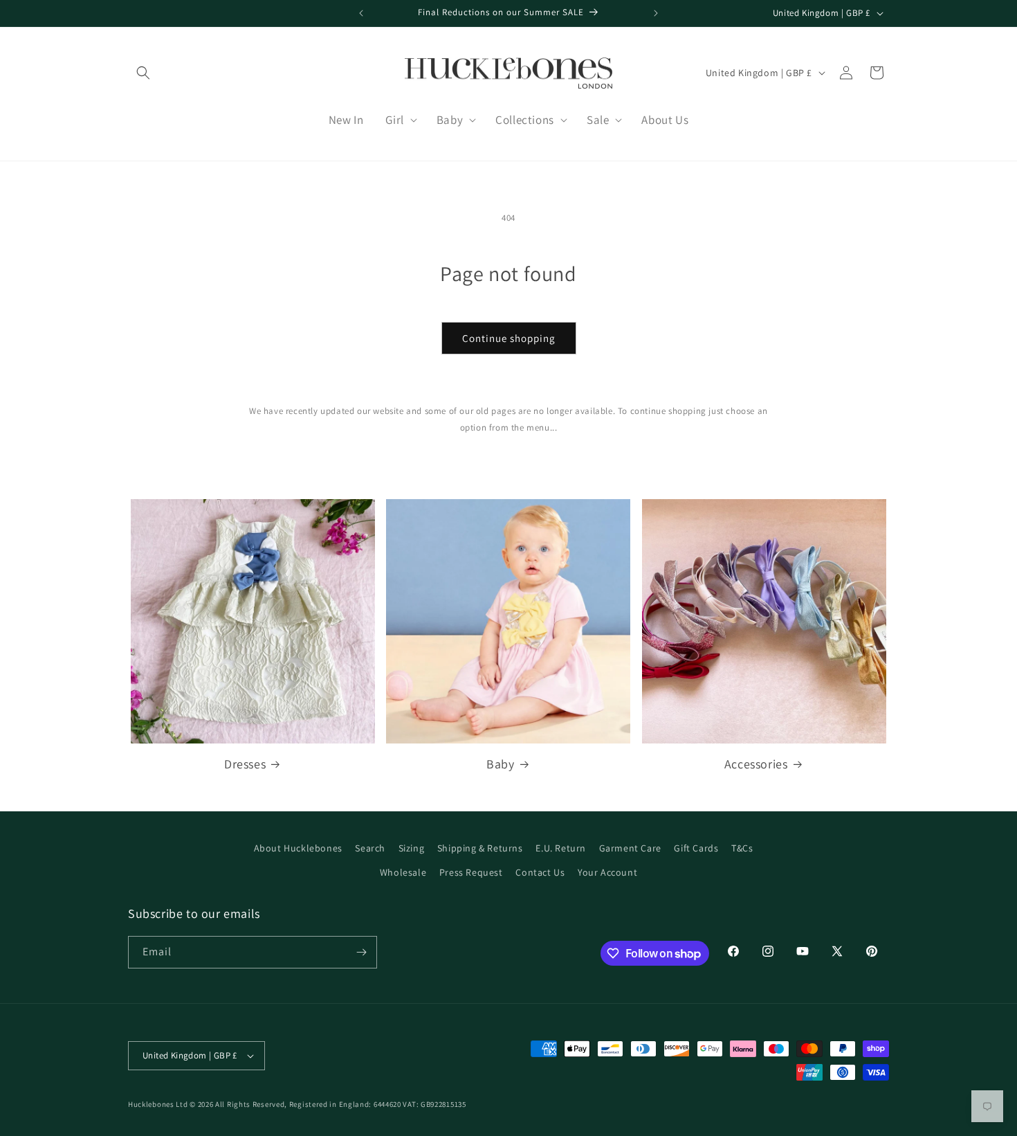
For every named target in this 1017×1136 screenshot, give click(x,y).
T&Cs (742, 848)
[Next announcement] (656, 13)
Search (370, 848)
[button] (143, 72)
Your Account (607, 872)
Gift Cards (696, 848)
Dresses (245, 764)
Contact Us (540, 872)
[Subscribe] (361, 952)
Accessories (756, 764)
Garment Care (630, 848)
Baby (500, 764)
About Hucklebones (298, 848)
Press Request (471, 872)
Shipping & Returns (480, 848)
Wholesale (403, 872)
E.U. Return (560, 848)
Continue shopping (509, 338)
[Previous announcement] (361, 13)
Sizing (411, 848)
